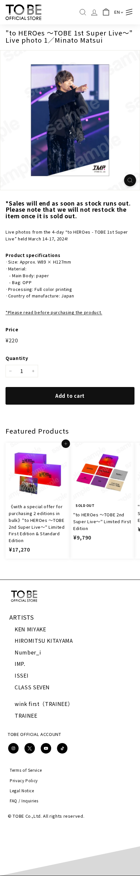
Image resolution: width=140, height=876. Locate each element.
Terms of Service (26, 770)
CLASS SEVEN (32, 687)
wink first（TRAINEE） (44, 704)
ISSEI (21, 675)
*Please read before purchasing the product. (54, 312)
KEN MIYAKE (30, 629)
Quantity (17, 358)
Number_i (28, 652)
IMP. (20, 664)
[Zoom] (130, 180)
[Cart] (105, 12)
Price (12, 329)
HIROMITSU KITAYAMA (44, 640)
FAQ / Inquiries (24, 800)
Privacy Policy (24, 780)
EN (117, 12)
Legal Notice (22, 790)
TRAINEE (26, 715)
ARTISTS (21, 617)
